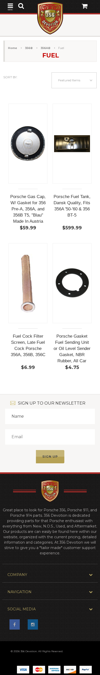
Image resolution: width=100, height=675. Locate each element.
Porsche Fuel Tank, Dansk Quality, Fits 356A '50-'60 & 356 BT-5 (72, 206)
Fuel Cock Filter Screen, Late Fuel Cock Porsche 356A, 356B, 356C (28, 345)
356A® (46, 48)
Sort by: (10, 77)
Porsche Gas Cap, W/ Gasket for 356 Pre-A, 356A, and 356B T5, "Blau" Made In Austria (28, 209)
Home (12, 48)
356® (29, 48)
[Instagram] (34, 626)
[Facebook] (16, 626)
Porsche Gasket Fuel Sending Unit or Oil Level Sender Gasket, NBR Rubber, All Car (72, 348)
